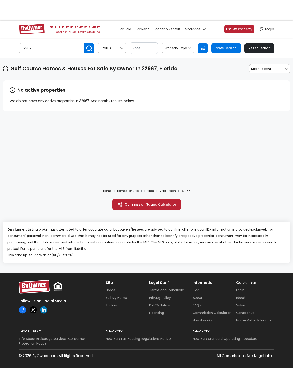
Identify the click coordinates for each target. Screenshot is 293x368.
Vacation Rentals (166, 29)
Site (109, 282)
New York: (115, 331)
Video (240, 305)
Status (106, 48)
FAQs (197, 305)
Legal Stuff (159, 282)
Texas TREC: (30, 331)
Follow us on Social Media (42, 301)
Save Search (226, 48)
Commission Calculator (212, 312)
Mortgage (193, 29)
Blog (196, 290)
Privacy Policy (160, 297)
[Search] (89, 48)
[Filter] (203, 48)
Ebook (241, 297)
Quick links (246, 282)
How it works (202, 320)
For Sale (125, 29)
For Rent (142, 29)
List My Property (239, 29)
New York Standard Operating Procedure (225, 338)
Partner (111, 305)
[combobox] (269, 68)
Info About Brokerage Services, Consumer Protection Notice (52, 341)
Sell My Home (116, 297)
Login (269, 29)
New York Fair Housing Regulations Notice (138, 338)
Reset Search (259, 48)
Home (110, 290)
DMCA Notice (159, 305)
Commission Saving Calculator (150, 204)
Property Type (176, 48)
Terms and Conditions (167, 290)
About (197, 297)
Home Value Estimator (254, 320)
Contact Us (245, 312)
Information (204, 282)
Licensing (156, 312)
